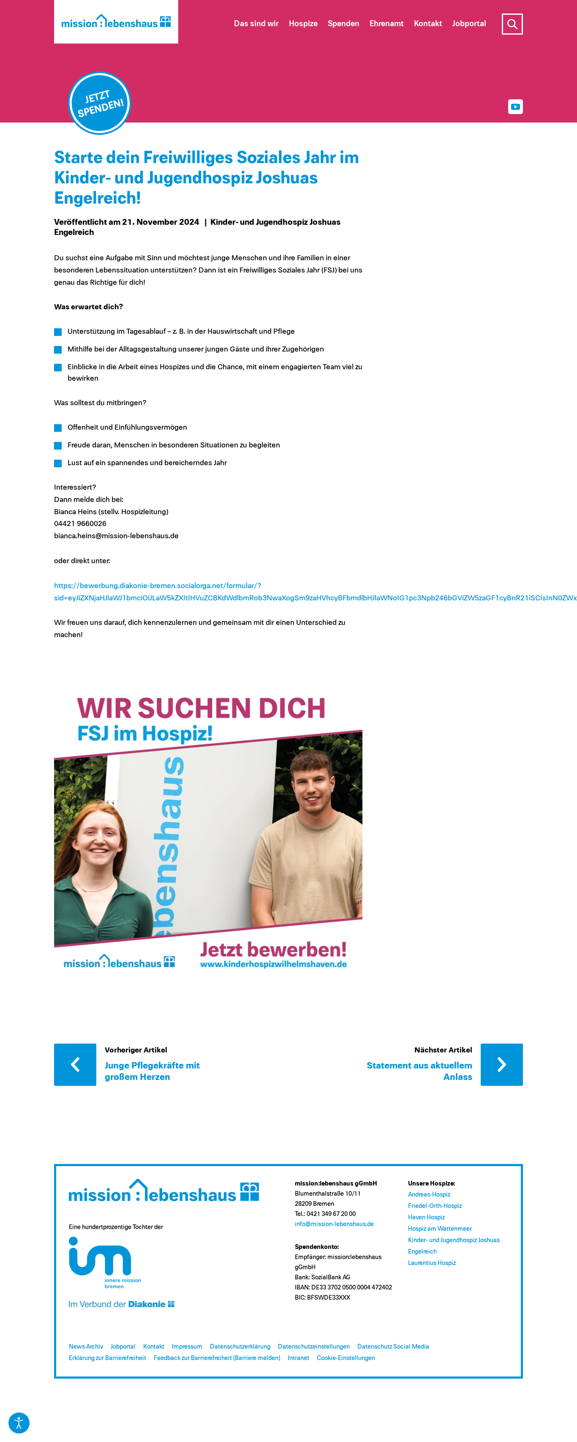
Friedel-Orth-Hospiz (435, 1206)
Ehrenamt (387, 24)
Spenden (343, 24)
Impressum (187, 1347)
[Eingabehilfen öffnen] (19, 1423)
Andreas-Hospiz (429, 1194)
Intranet (298, 1358)
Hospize (303, 24)
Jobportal (123, 1347)
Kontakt (153, 1347)
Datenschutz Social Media (393, 1347)
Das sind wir (256, 24)
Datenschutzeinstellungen (314, 1347)
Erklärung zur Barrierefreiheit (107, 1358)
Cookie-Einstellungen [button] (346, 1358)
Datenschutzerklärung (240, 1347)
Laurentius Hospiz (432, 1263)
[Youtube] (515, 106)
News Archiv (86, 1347)
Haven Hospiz (426, 1217)
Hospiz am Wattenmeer (440, 1229)
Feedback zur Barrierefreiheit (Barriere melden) (217, 1358)
